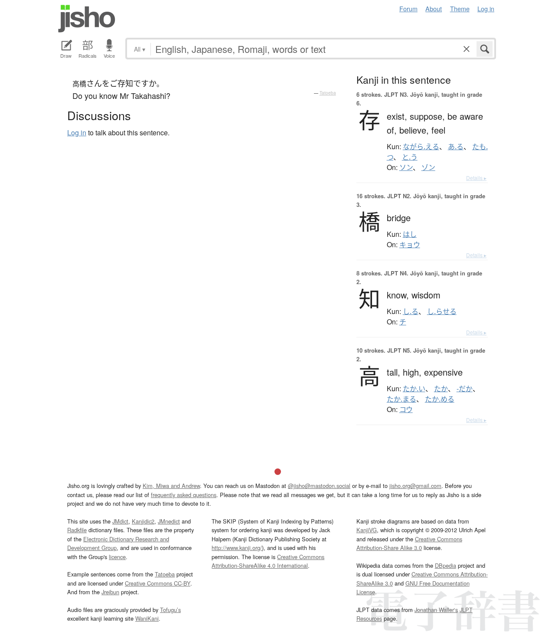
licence (117, 557)
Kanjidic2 (143, 521)
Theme (460, 8)
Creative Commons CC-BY (157, 583)
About (433, 8)
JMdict (120, 521)
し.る (410, 311)
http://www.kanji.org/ (237, 547)
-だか (465, 388)
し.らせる (442, 311)
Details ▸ (476, 177)
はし (410, 234)
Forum (408, 8)
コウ (406, 409)
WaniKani (147, 618)
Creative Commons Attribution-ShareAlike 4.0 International (268, 561)
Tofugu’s (170, 610)
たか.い (414, 388)
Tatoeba (328, 93)
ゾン (428, 167)
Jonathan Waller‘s (436, 610)
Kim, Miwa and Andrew (171, 485)
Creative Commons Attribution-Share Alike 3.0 (409, 543)
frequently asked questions (183, 495)
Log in (485, 8)
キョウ (409, 244)
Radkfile (77, 530)
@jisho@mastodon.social (319, 485)
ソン (406, 167)
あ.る (456, 146)
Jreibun (110, 592)
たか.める (439, 399)
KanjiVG (366, 530)
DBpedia (445, 565)
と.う (410, 157)
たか (441, 388)
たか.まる (401, 399)
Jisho (86, 19)
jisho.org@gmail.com (415, 485)
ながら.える (421, 146)
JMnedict (169, 521)
